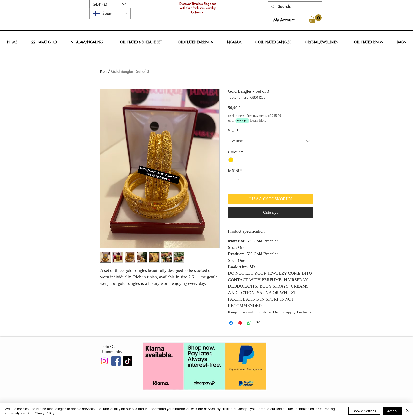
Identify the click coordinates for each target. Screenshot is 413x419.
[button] (109, 4)
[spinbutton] (239, 181)
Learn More (258, 120)
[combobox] (270, 141)
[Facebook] (116, 361)
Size (233, 130)
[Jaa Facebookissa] (231, 323)
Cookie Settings (364, 410)
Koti (103, 71)
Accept (392, 410)
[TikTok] (127, 361)
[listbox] (109, 4)
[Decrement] (232, 181)
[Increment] (245, 181)
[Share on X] (258, 323)
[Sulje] (407, 411)
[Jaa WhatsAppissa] (249, 323)
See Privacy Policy (40, 413)
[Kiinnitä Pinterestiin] (240, 323)
